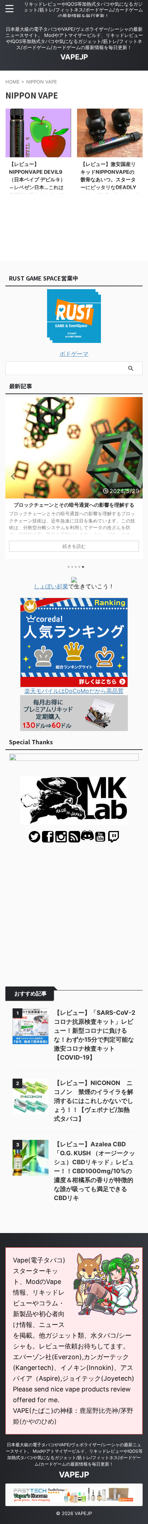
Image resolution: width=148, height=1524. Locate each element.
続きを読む (74, 546)
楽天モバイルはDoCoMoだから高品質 (74, 690)
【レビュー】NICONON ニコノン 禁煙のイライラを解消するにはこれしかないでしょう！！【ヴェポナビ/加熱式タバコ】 (93, 1100)
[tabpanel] (74, 478)
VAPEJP (74, 57)
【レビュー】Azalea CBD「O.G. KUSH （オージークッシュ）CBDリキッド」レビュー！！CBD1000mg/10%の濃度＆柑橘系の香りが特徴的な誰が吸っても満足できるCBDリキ (94, 1171)
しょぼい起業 (51, 586)
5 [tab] (83, 566)
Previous (12, 476)
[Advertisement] (74, 909)
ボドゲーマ (74, 353)
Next (136, 476)
